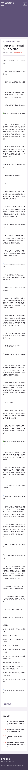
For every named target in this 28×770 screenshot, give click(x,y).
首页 (3, 42)
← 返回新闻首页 (7, 704)
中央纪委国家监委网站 (10, 42)
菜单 (25, 4)
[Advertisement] (14, 23)
